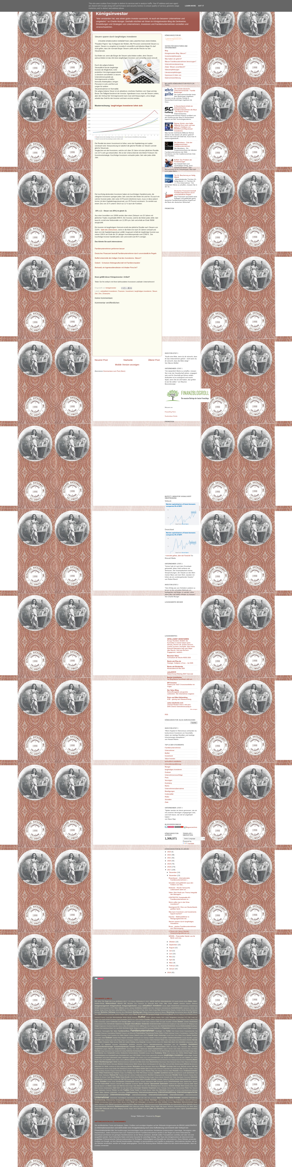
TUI (140, 1090)
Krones (173, 1053)
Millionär (186, 1064)
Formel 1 (177, 1033)
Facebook (194, 1028)
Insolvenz (132, 1044)
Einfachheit (164, 1026)
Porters (181, 1070)
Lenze (145, 1057)
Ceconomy (123, 1019)
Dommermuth (165, 1024)
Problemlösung (108, 1073)
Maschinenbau (154, 1062)
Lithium (113, 1059)
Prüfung (129, 1073)
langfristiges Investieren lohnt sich (126, 105)
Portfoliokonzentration (190, 1071)
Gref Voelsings (144, 1037)
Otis (171, 1068)
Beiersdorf (189, 1010)
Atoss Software (119, 1008)
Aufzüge (131, 1008)
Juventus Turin (131, 1048)
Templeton (145, 1088)
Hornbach (149, 1042)
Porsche (176, 1071)
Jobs (189, 1046)
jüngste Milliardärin (108, 1048)
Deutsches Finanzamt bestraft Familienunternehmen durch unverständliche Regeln (125, 253)
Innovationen (123, 1044)
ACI (144, 1001)
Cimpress (183, 1019)
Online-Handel (140, 1068)
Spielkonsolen (173, 1083)
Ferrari (177, 1031)
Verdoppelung (119, 1100)
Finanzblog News (170, 412)
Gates (122, 1035)
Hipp (111, 1042)
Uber (157, 1090)
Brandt (187, 1014)
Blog (166, 50)
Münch (157, 1066)
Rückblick (110, 1079)
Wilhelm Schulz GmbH (152, 1106)
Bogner (126, 1014)
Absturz (133, 1001)
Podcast (160, 1070)
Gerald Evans (170, 1035)
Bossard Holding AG (179, 1014)
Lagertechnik (153, 1055)
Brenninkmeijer (117, 1017)
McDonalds (194, 1062)
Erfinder (111, 1028)
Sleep (123, 1083)
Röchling (141, 1077)
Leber (119, 1057)
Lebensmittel (105, 1057)
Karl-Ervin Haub (185, 1048)
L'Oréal (143, 1055)
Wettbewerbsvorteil (122, 1106)
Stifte (148, 1085)
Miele (173, 1064)
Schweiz (143, 1081)
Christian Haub (171, 1019)
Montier (129, 1066)
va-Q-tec (153, 1097)
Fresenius (104, 1035)
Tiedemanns (102, 1090)
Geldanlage (162, 1035)
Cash (118, 1019)
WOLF (115, 1108)
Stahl (117, 1085)
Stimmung (154, 1086)
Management (150, 1060)
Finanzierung (149, 1033)
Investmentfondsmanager (104, 1046)
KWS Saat (129, 1055)
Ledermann (125, 1057)
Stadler (114, 1085)
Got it (201, 6)
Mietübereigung (179, 1064)
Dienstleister (111, 1024)
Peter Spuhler (136, 1070)
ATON (112, 1008)
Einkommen (171, 1026)
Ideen (173, 1042)
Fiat (196, 1031)
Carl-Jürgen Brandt (104, 1019)
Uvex (148, 1097)
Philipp (153, 1070)
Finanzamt (104, 1033)
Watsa (136, 1104)
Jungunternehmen (120, 1049)
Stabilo (109, 1086)
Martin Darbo (145, 1062)
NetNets (189, 1066)
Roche (136, 1077)
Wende (185, 1104)
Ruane (105, 1079)
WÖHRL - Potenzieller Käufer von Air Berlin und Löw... (182, 937)
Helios (166, 1040)
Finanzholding (140, 1033)
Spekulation (164, 1083)
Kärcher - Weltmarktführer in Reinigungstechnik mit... (179, 917)
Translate (190, 843)
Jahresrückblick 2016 (163, 1046)
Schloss (171, 1079)
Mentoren (121, 1064)
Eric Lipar (116, 1028)
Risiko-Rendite (125, 1077)
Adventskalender (166, 1001)
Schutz (113, 1081)
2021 (169, 858)
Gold (103, 1038)
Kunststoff (112, 1055)
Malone (143, 1059)
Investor (132, 1046)
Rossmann (187, 1077)
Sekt (155, 1081)
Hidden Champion (103, 1042)
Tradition (126, 1090)
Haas (102, 1040)
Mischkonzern (193, 1064)
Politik (170, 1070)
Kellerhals (129, 1051)
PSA (137, 1073)
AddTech (157, 1001)
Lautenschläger (188, 1055)
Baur (159, 1010)
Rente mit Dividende (175, 666)
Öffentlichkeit (123, 1068)
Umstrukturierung (186, 1090)
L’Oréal (147, 1055)
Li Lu (177, 1057)
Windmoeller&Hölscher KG (181, 1106)
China (152, 1019)
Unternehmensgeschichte (187, 1092)
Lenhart (141, 1057)
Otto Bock (185, 1068)
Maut (168, 1062)
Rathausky (106, 1075)
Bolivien (131, 1014)
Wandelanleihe (118, 1104)
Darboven (153, 1021)
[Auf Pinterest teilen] (131, 288)
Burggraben (173, 1017)
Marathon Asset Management (171, 1059)
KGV (158, 1051)
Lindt (103, 1059)
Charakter (147, 1019)
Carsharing (113, 1019)
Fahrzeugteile (106, 1031)
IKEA (177, 1042)
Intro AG (175, 1044)
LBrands (195, 1055)
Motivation (136, 1066)
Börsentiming (164, 1014)
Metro (135, 1064)
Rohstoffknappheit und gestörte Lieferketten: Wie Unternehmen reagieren (180, 693)
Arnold (97, 1008)
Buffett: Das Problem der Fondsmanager (183, 161)
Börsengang (142, 1014)
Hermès (189, 1040)
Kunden (195, 1053)
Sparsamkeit (154, 1083)
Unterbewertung (132, 1092)
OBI (118, 1068)
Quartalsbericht (178, 1072)
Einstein (178, 1026)
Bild (189, 1012)
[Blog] (190, 827)
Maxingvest (173, 1062)
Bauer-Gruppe (153, 1010)
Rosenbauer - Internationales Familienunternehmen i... (179, 879)
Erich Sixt (122, 1028)
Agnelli (176, 1001)
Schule (109, 1081)
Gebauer (131, 1035)
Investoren (139, 1046)
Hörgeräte (142, 1042)
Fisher (161, 1033)
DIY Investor (172, 683)
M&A (136, 1059)
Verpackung (161, 1100)
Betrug (145, 1012)
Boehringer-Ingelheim (114, 1014)
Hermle (194, 1040)
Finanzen (121, 291)
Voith (136, 1102)
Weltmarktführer (177, 1104)
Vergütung (128, 1100)
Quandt (171, 1073)
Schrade (97, 1081)
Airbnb (186, 1001)
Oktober (172, 942)
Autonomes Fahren (188, 1008)
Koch (105, 1053)
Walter (195, 1102)
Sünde (192, 1085)
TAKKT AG (119, 1088)
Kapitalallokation (158, 1049)
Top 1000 (120, 1090)
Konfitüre (117, 1053)
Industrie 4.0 (99, 1044)
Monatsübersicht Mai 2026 (176, 668)
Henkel (177, 1040)
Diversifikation (136, 1024)
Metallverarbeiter (128, 1064)
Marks (167, 786)
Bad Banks (112, 1010)
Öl (135, 1068)
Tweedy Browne (146, 1090)
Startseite (128, 360)
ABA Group (112, 1001)
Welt (172, 1104)
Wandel (111, 1104)
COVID (144, 1021)
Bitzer (96, 1014)
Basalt (135, 1010)
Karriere (97, 1051)
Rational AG (114, 1075)
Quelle (184, 1072)
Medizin (109, 1064)
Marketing (189, 1060)
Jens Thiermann (182, 1046)
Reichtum (151, 1075)
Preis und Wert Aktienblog (177, 697)
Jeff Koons (173, 1046)
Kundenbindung (100, 1055)
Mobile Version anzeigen (127, 364)
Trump (132, 1090)
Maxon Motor (181, 1062)
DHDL (105, 1024)
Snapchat (128, 1083)
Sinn (96, 1083)
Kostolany (168, 783)
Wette (131, 1106)
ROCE (132, 1077)
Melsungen (114, 1064)
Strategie (177, 1086)
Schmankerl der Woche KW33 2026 (179, 657)
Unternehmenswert (177, 1095)
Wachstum (177, 1102)
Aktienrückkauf (111, 1003)
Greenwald (137, 1037)
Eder (145, 1026)
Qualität (157, 1073)
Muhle (153, 1066)
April (171, 960)
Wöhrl (111, 1108)
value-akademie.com (175, 703)
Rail (196, 1072)
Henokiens (183, 1040)
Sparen (141, 1083)
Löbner (117, 1059)
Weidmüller (141, 1104)
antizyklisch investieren (108, 291)
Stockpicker (165, 1085)
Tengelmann (152, 1088)
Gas (118, 1035)
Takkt (114, 1088)
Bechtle (183, 1010)
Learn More (190, 6)
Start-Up (122, 1086)
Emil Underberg (104, 1028)
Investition (183, 1044)
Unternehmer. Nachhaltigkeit (118, 1097)
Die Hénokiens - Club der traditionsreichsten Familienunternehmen (183, 144)
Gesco (184, 1035)
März (171, 963)
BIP (191, 1012)
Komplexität (111, 1053)
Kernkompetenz (138, 1051)
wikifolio (142, 1106)
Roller (174, 1077)
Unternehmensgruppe (101, 1095)
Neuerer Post (101, 360)
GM (96, 1037)
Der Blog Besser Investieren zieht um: (179, 679)
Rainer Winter (98, 1075)
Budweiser (135, 1017)
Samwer (129, 1079)
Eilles (159, 1026)
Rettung (191, 1075)
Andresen (194, 1003)
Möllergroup (123, 1066)
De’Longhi (162, 1021)
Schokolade (194, 1079)
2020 (169, 861)
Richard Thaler (106, 1077)
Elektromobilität (185, 1026)
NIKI (193, 1066)
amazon (175, 1003)
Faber (189, 1028)
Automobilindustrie (177, 1008)
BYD (186, 1017)
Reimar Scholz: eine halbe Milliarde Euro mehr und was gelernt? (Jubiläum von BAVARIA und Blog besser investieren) (184, 127)
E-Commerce (131, 1026)
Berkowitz (97, 1012)
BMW (100, 1014)
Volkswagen (142, 1102)
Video (119, 1102)
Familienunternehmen (173, 748)
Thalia (173, 1088)
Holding (132, 1042)
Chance (141, 1019)
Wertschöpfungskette (101, 1106)
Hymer (166, 1042)
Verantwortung (100, 1100)
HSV (162, 1042)
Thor (190, 1088)
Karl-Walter (194, 1048)
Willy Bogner (163, 1106)
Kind (163, 1051)
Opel (147, 1068)
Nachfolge (170, 1066)
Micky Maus (162, 1064)
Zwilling (102, 1110)
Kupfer (117, 1055)
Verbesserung (110, 1100)
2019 (169, 864)
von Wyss (158, 1102)
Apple (169, 1006)
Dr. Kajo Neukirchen (180, 1024)
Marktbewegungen (106, 1062)
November (173, 875)
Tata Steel (126, 1088)
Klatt (176, 1051)
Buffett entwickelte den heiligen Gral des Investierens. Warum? (118, 258)
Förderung (171, 1033)
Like (192, 1057)
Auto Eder (151, 1008)
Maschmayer (163, 1062)
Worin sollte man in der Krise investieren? (179, 903)
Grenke (151, 1038)
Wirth (101, 1108)
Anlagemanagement (102, 1006)
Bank (121, 1010)
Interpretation (167, 1044)
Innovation (115, 1044)
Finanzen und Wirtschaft (129, 1033)
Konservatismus (133, 1053)
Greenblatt (130, 1038)
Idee (169, 1042)
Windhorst (170, 1106)
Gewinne (194, 1035)
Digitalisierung (119, 1024)
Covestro (138, 1021)
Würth (135, 1108)
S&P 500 (124, 1079)
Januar (172, 969)
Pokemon (165, 1070)
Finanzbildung (111, 1033)
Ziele (166, 802)
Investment (130, 291)
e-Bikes (125, 1026)
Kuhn (177, 1053)
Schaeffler (147, 1079)
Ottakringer (176, 1068)
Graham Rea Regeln (119, 1038)
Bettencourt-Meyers (160, 1012)
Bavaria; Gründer (176, 1010)
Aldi (125, 1003)
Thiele (187, 1088)
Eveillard (156, 1028)
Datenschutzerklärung (173, 78)
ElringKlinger (193, 1026)
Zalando (140, 1108)
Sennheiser (160, 1081)
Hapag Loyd (124, 1040)
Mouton (143, 1066)
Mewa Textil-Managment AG (150, 1064)
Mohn (118, 1066)
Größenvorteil (158, 1037)
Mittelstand (98, 1066)
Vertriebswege (104, 1102)
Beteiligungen (170, 791)
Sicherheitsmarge (173, 1081)
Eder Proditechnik (152, 1026)
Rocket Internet (159, 1077)
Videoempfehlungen (172, 70)
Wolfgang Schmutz (123, 1108)
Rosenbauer (180, 1077)
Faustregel (158, 1031)
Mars (140, 1062)
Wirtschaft (106, 1108)
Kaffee (138, 1048)
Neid (174, 1066)
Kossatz (147, 1053)
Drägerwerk (102, 1026)
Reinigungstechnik (159, 1075)
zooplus (178, 1108)
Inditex (195, 1042)
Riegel (113, 1077)
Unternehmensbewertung (174, 64)
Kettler (149, 1051)
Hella (169, 1040)
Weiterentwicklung (164, 1104)
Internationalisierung (156, 1044)
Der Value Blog (173, 690)
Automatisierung (166, 1008)
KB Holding (123, 1051)
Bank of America (128, 1010)
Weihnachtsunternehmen (151, 1104)
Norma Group (108, 1068)
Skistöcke (113, 1083)
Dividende (145, 1024)
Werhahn (190, 1104)
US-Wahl (138, 1097)
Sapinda (137, 1079)
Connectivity (101, 1021)
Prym (134, 1072)
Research (185, 1075)
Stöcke (159, 1085)
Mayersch (188, 1062)
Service (166, 1081)
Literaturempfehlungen (173, 72)
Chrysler (178, 1019)
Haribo (136, 1040)
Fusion (109, 1035)
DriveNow (109, 1026)
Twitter (153, 1090)
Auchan (127, 1008)
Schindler (154, 1079)
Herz (96, 1042)
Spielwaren (180, 1083)
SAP (133, 1079)
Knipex (195, 1051)
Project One (123, 1072)
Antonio (164, 1006)
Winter (191, 1106)
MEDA (96, 1064)
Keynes (154, 1051)
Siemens (195, 1081)
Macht (139, 1059)
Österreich (160, 1068)
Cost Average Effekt (124, 1021)
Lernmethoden (155, 1057)
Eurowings (150, 1028)
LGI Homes (172, 1057)
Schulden (168, 799)
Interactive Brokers (142, 1044)
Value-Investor (170, 758)
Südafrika (187, 1085)
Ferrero (182, 1031)
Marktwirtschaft (133, 1062)
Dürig (113, 1026)
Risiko (167, 797)
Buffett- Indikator (151, 1017)
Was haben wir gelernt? (173, 59)
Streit (182, 1086)
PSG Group (143, 1073)
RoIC (171, 1077)
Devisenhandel (99, 1024)
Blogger (158, 1116)
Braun (191, 1014)
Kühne (181, 1053)
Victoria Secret (112, 1102)
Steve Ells (144, 1085)
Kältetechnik (143, 1048)
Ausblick (145, 1008)
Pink (156, 1070)
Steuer (154, 291)
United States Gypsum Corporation (106, 1092)
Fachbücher (98, 1031)
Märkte (115, 1062)
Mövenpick (148, 1066)
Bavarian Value (173, 656)
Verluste (146, 1100)
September (173, 945)
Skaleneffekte (105, 1083)
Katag (102, 1051)
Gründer (98, 1040)
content (108, 1021)
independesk (189, 1042)
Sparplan (147, 1083)
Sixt (99, 1083)
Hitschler (115, 1042)
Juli (170, 951)
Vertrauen (194, 1100)
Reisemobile (168, 1075)
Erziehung (141, 1028)
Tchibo (131, 1088)
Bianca (185, 1012)
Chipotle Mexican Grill (161, 1019)
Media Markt (102, 1064)
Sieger (181, 1081)
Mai (170, 957)
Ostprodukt (166, 1068)
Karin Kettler (177, 1048)
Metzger (140, 1064)
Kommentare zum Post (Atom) (114, 371)
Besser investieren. (174, 677)
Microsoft (168, 1064)
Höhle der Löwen (124, 1042)
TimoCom (108, 1090)
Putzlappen (150, 1072)
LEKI (137, 1057)
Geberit (136, 1035)
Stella (134, 1085)
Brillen (125, 1017)
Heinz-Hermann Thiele (157, 1040)
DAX (157, 1021)
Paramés (107, 1070)
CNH (187, 1019)
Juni (171, 954)
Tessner (169, 1088)
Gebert (141, 1035)
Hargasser (131, 1040)
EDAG (137, 1026)
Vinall (132, 1102)
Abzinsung (139, 1001)
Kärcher (170, 1048)
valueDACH (171, 672)
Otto (181, 1068)
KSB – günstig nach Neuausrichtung (179, 699)
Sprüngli (97, 1085)
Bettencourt (151, 1012)
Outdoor (191, 1068)
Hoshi (158, 1042)
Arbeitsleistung (193, 1006)
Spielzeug (186, 1083)
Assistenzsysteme (104, 1008)
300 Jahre (98, 1001)
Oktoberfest (130, 1068)
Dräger (97, 1026)
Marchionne (183, 1059)
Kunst (106, 1055)
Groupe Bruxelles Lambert (189, 1037)
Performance (119, 1070)
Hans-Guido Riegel (115, 1040)
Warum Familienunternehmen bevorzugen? (180, 61)
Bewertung (170, 1012)
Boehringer (105, 1014)
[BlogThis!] (124, 288)
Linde (100, 1059)
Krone (169, 1053)
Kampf (150, 1049)
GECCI (146, 1035)
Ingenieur (108, 1044)
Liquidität (108, 1060)
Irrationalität (169, 794)
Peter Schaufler (127, 1070)
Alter (165, 1003)
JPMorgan (194, 1046)
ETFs (145, 1028)
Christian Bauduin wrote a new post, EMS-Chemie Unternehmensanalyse (179, 705)
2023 (169, 852)
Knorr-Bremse (99, 1053)
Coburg (192, 1019)
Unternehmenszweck (191, 1094)
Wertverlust (110, 1106)
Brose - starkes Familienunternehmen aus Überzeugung (182, 927)
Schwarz (137, 1081)
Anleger (140, 1006)
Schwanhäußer (130, 1081)
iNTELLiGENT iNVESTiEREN (178, 639)
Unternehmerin (131, 1097)
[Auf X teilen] (126, 288)
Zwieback (97, 1110)
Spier (191, 1083)
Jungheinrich (99, 1049)
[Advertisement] (127, 177)
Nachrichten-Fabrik (171, 416)
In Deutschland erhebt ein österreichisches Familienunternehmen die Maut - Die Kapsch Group (185, 109)
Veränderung (193, 1098)
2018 (169, 867)
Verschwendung (170, 1100)
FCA (164, 1031)
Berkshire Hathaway (108, 1012)
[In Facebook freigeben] (129, 288)
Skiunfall (118, 1083)
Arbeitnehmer (175, 1006)
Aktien (190, 1001)
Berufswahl (128, 1012)
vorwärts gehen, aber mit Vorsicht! (178, 556)
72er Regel (105, 1001)
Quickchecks (191, 1073)
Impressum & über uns (173, 75)
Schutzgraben (120, 1081)
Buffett (167, 753)
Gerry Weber (178, 1035)
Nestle (178, 1066)
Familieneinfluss (124, 1031)
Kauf (113, 1051)
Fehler (168, 1031)
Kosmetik (142, 1053)
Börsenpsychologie (153, 1014)
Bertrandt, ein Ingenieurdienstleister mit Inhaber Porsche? (116, 267)
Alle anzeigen (193, 709)
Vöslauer (170, 1102)
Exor (160, 1028)
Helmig (173, 1040)
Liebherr (187, 1057)
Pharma (148, 1071)
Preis (166, 777)
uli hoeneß (178, 1090)
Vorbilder (164, 1102)
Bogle (122, 1014)
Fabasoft (184, 1028)
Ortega (151, 1068)
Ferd (173, 1031)
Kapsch (166, 1048)
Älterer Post (154, 360)
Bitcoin (195, 1012)
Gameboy (114, 1035)
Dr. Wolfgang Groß (192, 1024)
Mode (106, 1066)
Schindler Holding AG (163, 1079)
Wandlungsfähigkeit (128, 1104)
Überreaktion (170, 1090)
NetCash (183, 1066)
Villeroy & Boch (125, 1102)
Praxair (97, 1072)
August (172, 948)
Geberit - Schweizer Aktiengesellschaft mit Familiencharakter (117, 263)
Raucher (121, 1075)
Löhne (121, 1059)
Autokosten (158, 1008)
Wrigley (131, 1108)
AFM (173, 1001)
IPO (144, 1046)
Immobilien (182, 1042)
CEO (136, 1019)
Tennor (159, 1088)
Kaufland (117, 1051)
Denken (180, 1021)
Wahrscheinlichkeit (187, 1102)
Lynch (132, 1060)
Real (125, 1075)
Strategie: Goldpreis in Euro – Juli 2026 (180, 663)
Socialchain (135, 1083)
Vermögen (168, 780)
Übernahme (163, 1090)
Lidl (180, 1057)
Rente (180, 1075)
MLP (103, 1066)
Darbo (148, 1021)
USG (145, 1097)
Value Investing (162, 1098)
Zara (144, 1108)
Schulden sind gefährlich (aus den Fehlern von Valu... (181, 884)
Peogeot (112, 1070)
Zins (100, 293)
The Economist (180, 1088)
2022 (169, 855)
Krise (165, 1053)
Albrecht (120, 1003)
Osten (155, 1068)
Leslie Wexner (164, 1057)
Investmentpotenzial (121, 1046)
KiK (161, 1051)
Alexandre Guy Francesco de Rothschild (140, 1003)
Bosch (171, 1014)
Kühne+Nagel (188, 1053)
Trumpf (137, 1090)
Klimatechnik (181, 1051)
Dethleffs (186, 1021)
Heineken (147, 1040)
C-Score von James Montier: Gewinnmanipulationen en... (180, 932)
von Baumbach (150, 1102)
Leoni (148, 1057)
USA (142, 1097)
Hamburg (107, 1040)
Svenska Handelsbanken (105, 1088)
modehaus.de (112, 1066)
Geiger (156, 1035)
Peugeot (143, 1070)
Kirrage (167, 1051)
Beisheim (194, 1010)
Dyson (120, 1026)
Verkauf (141, 1100)
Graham (168, 772)
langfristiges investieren (142, 291)
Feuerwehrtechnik (189, 1031)
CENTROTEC (131, 1019)
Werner (195, 1104)
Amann (170, 1003)
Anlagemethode (115, 1006)
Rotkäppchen (99, 1079)
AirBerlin (181, 1001)
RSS (166, 714)
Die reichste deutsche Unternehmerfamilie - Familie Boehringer (184, 90)
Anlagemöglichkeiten (129, 1006)
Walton (96, 1104)
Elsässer (97, 1028)
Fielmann (97, 1033)
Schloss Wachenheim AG (182, 1079)
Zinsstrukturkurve (170, 1108)
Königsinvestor (112, 13)
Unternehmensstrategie (139, 1095)
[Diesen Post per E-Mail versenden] (122, 288)
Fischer (156, 1033)
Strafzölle (171, 1086)
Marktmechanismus (123, 1062)
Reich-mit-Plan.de (174, 661)
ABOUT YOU (127, 1001)
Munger (167, 767)
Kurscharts (122, 1055)
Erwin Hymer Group (131, 1028)
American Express (185, 1003)
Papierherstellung (99, 1070)
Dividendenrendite (155, 1024)
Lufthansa (127, 1060)
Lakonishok (160, 1055)
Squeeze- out (103, 1085)
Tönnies (114, 1090)
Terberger (164, 1088)
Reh (129, 1075)
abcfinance (119, 1001)
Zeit (96, 293)
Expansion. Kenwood (176, 1028)
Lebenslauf (98, 1057)
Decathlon (168, 1021)
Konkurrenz (124, 1053)
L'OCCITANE (136, 1055)
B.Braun (106, 1010)
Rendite (175, 1075)
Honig (137, 1042)
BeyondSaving (179, 1012)
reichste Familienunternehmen (138, 1075)
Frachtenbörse (184, 1033)
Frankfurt (191, 1033)
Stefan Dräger (129, 1085)
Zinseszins (106, 293)
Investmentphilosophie (173, 56)
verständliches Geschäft (183, 1100)
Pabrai (195, 1068)
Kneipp (191, 1051)
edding (142, 1026)
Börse (135, 1014)
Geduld (150, 1035)
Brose (129, 1017)
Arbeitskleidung (184, 1006)
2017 (169, 870)
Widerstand (136, 1106)
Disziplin (128, 1024)
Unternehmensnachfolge (174, 775)
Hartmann (141, 1040)
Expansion (166, 1028)
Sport (195, 1083)
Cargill (192, 1017)
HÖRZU (154, 1042)
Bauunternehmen (166, 1010)
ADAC (147, 1001)
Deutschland (193, 1021)
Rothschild (194, 1077)
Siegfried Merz (188, 1081)
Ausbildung (138, 1008)
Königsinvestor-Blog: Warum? (175, 53)
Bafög (117, 1010)
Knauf (187, 1051)
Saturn (142, 1079)
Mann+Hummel (158, 1059)
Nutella (114, 1068)
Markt (97, 1062)
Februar (172, 966)
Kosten (152, 1053)
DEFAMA (174, 1021)
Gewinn (188, 1035)
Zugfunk (183, 1108)
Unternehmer (169, 750)
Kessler (145, 1051)
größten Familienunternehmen (172, 1038)
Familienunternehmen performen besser (110, 249)
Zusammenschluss (191, 1108)
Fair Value (113, 1031)
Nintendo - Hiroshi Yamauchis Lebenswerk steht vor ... (179, 888)
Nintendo (101, 1068)
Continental (114, 1021)
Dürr (117, 1026)
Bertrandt (118, 1012)
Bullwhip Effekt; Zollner (162, 1017)
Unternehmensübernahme (174, 788)
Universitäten (121, 1092)
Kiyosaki (172, 1051)
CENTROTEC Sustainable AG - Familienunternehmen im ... (180, 898)
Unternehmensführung (173, 764)
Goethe (99, 1037)
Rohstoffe (166, 1077)
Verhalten (135, 1100)
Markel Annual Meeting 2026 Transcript (180, 674)
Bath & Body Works (143, 1010)
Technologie (137, 1088)
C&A (189, 1017)
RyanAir (115, 1079)
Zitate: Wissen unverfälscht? (175, 67)
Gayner (126, 1035)
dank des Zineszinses (109, 230)
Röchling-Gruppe (149, 1077)
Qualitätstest (164, 1073)
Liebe (183, 1057)
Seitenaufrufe (149, 1081)
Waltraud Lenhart (103, 1104)
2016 (169, 972)
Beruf (123, 1012)
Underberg (194, 1090)
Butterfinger (181, 1017)
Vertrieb (97, 1102)
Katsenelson (108, 1051)
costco (133, 1021)
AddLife (152, 1001)
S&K (119, 1079)
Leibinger (132, 1057)
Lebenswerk (113, 1057)
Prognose (116, 1073)
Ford (166, 1033)
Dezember (173, 872)
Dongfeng (172, 1024)
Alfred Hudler (159, 1003)
